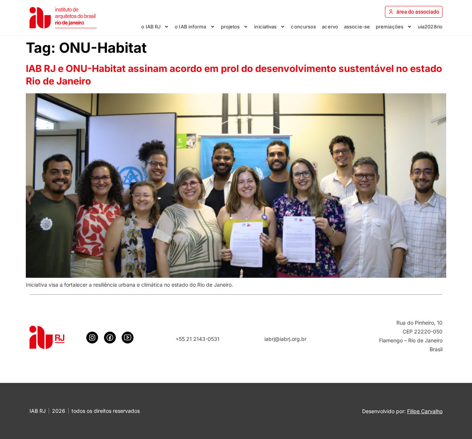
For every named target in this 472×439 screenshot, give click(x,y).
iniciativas (265, 27)
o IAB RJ (150, 27)
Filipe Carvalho (424, 411)
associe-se (357, 27)
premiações (389, 27)
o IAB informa (190, 27)
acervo (330, 27)
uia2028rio (430, 27)
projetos (230, 27)
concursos (303, 27)
